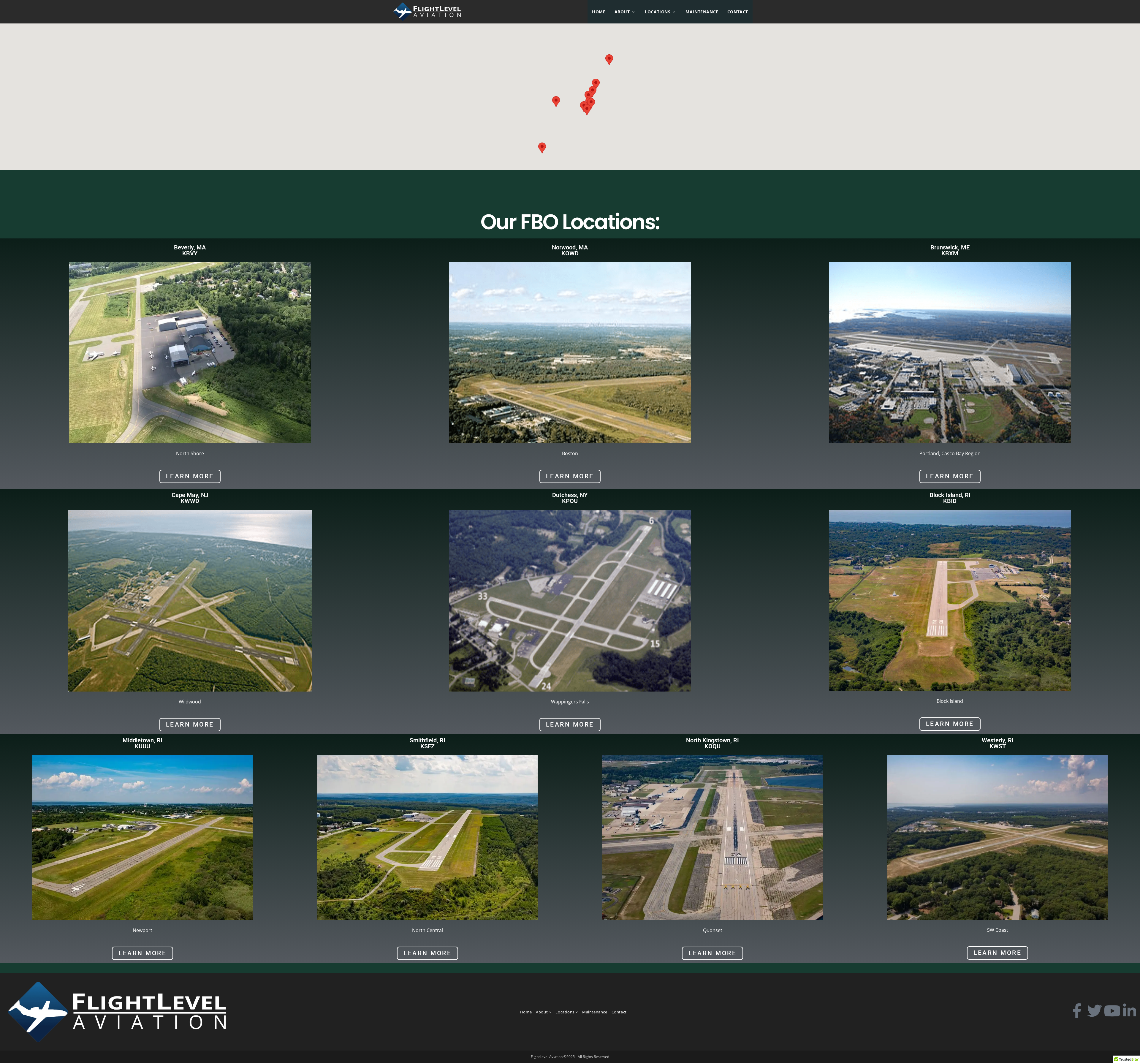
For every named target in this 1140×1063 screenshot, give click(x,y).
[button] (592, 91)
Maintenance (594, 1012)
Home (526, 1012)
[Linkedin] (1129, 1010)
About (542, 1012)
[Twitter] (1094, 1010)
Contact (619, 1012)
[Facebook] (1077, 1010)
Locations (565, 1012)
